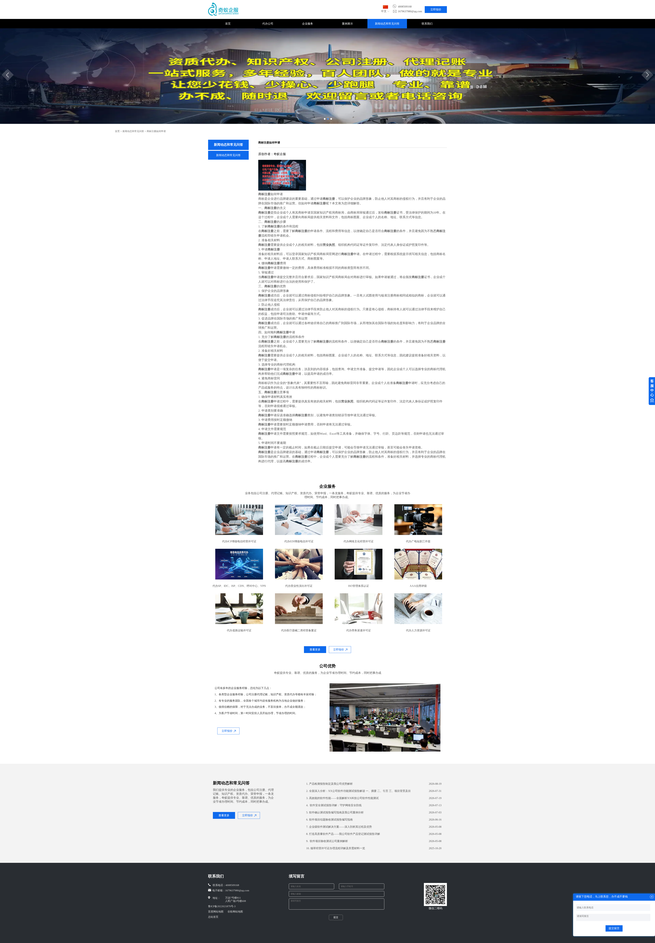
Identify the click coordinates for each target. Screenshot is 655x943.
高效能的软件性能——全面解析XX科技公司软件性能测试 (342, 798)
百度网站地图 (215, 911)
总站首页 (213, 917)
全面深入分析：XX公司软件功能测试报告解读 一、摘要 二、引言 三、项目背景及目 (358, 790)
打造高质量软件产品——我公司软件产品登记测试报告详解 (343, 833)
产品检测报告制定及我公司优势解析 (329, 783)
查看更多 (315, 649)
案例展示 (347, 23)
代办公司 (267, 23)
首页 (228, 23)
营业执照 (329, 244)
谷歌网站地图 (235, 911)
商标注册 (264, 194)
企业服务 (307, 23)
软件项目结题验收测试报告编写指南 (329, 819)
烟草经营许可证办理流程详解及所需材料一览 (335, 848)
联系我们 (427, 23)
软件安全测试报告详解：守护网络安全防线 (334, 805)
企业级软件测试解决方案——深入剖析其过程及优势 (339, 826)
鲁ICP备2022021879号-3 (222, 906)
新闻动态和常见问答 (387, 23)
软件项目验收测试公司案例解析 (327, 841)
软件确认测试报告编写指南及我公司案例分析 (335, 812)
